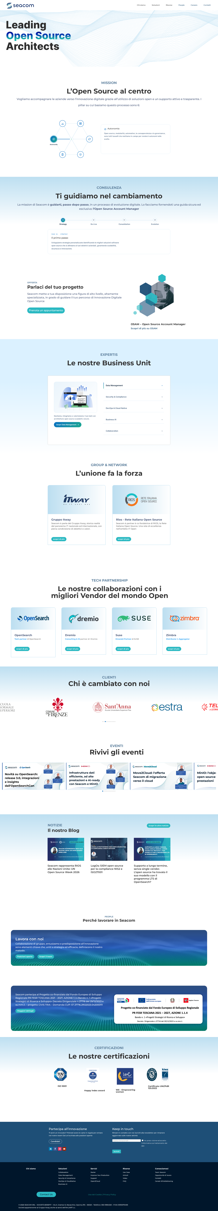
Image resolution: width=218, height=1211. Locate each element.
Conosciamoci (161, 1169)
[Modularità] (80, 123)
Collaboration (63, 1172)
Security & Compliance (66, 1178)
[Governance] (62, 154)
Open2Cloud (95, 1181)
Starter (93, 1172)
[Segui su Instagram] (60, 1149)
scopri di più (59, 539)
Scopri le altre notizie (158, 826)
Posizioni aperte (24, 956)
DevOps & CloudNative (67, 1181)
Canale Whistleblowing (164, 1181)
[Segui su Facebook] (55, 1149)
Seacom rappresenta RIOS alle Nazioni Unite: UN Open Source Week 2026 (64, 869)
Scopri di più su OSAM (144, 328)
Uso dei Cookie (95, 1195)
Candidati (55, 1141)
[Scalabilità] (62, 123)
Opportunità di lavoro (163, 1175)
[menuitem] (141, 5)
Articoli (125, 1175)
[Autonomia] (53, 139)
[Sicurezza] (80, 154)
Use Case (126, 1172)
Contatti (158, 1178)
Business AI (62, 1184)
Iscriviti (116, 1151)
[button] (102, 721)
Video (125, 1178)
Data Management (65, 1175)
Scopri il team (45, 956)
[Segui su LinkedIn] (50, 1149)
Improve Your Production (100, 1175)
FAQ (124, 1181)
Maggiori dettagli (25, 1011)
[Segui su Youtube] (64, 1149)
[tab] (63, 221)
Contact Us (46, 1194)
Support (94, 1178)
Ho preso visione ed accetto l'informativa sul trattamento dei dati (154, 1143)
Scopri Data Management (66, 425)
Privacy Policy (109, 1195)
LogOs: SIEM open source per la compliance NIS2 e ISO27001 (107, 869)
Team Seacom (160, 1172)
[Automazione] (89, 139)
